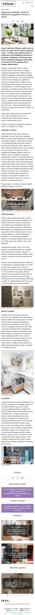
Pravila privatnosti (10, 612)
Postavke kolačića (17, 614)
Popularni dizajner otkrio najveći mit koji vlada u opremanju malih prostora (17, 508)
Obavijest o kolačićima (24, 612)
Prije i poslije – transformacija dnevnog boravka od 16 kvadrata (17, 555)
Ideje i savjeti (5, 9)
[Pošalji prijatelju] (22, 21)
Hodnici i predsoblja (17, 527)
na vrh (32, 600)
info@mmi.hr (27, 608)
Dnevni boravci (17, 551)
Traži (32, 6)
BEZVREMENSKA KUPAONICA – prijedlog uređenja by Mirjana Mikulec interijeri (17, 585)
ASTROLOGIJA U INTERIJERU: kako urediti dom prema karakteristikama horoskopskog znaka (17, 492)
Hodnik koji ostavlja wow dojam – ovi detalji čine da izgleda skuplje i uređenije (17, 532)
